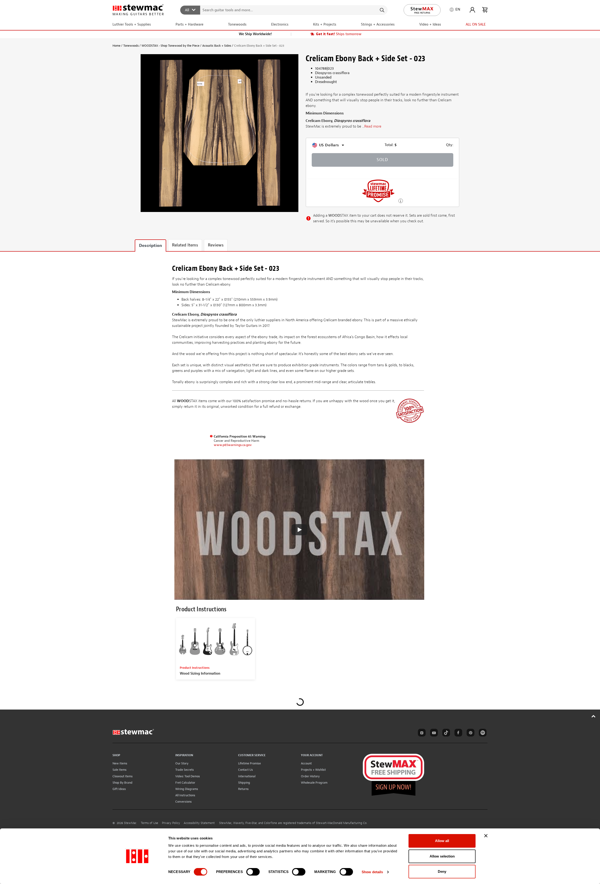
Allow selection (442, 856)
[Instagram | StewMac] (421, 733)
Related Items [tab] (185, 245)
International (246, 776)
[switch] (253, 872)
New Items (119, 763)
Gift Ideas (119, 789)
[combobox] (284, 9)
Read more (372, 126)
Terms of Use (149, 823)
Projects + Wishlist (313, 770)
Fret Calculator (185, 783)
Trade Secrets (184, 770)
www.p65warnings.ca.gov (233, 445)
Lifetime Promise (249, 763)
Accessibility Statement (199, 823)
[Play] (299, 529)
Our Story (181, 763)
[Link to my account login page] (472, 10)
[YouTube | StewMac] (433, 733)
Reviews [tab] (216, 245)
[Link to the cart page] (485, 10)
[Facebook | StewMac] (457, 733)
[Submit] (381, 10)
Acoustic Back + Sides (216, 46)
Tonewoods (131, 46)
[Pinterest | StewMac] (469, 733)
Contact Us (245, 770)
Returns (243, 789)
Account (306, 763)
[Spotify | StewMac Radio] (482, 733)
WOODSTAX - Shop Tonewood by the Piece (170, 46)
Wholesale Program (314, 783)
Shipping (244, 783)
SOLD (382, 159)
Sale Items (119, 770)
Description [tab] (150, 245)
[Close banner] (486, 835)
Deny (442, 871)
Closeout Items (122, 776)
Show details (372, 872)
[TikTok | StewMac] (445, 733)
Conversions (183, 802)
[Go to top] (593, 716)
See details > (400, 200)
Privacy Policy (171, 823)
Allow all (442, 841)
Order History (310, 776)
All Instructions (185, 795)
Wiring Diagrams (186, 789)
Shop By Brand (122, 783)
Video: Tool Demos (187, 776)
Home (116, 46)
